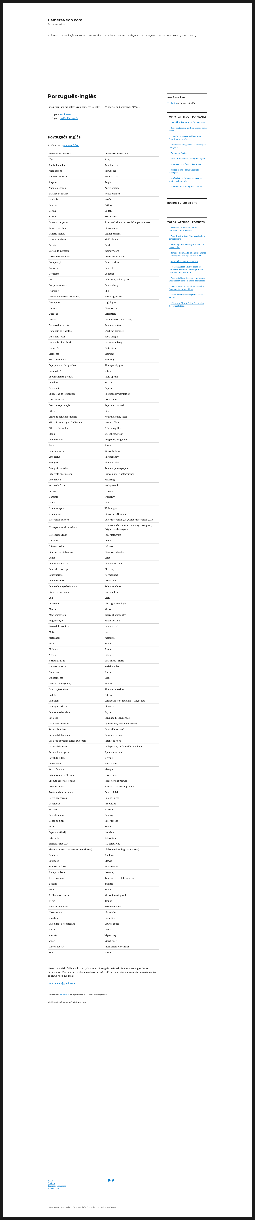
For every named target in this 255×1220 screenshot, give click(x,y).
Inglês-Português (69, 118)
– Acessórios (95, 35)
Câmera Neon (64, 995)
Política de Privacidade (76, 1207)
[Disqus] (103, 1052)
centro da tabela (71, 145)
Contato (51, 1183)
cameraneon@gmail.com (61, 983)
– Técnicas (53, 35)
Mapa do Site (53, 1189)
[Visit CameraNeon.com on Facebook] (113, 1181)
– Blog (193, 35)
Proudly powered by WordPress (102, 1207)
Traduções (65, 114)
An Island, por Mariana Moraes (184, 261)
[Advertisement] (127, 73)
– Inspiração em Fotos (73, 35)
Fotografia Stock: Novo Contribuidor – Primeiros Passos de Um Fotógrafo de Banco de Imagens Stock (186, 270)
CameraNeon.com (65, 20)
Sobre (50, 1180)
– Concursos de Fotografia (172, 35)
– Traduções (148, 35)
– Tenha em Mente (115, 35)
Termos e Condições (57, 1186)
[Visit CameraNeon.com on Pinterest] (109, 1181)
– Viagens (133, 35)
